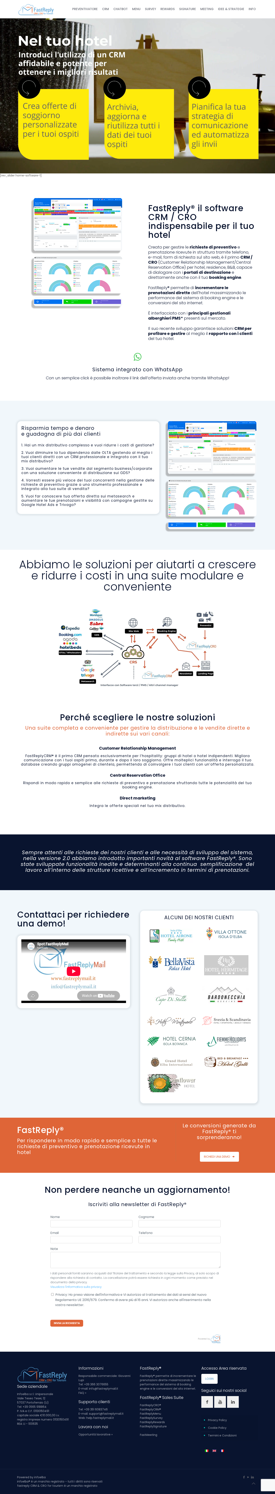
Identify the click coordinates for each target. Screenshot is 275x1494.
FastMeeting (148, 1435)
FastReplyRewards (152, 1422)
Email (54, 1233)
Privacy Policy (217, 1420)
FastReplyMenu (150, 1414)
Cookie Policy (217, 1428)
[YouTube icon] (248, 1477)
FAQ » (82, 1393)
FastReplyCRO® (150, 1405)
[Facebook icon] (243, 1477)
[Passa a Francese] (222, 1450)
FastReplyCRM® (150, 1409)
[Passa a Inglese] (214, 1450)
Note (54, 1248)
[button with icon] (207, 1402)
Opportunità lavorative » (96, 1434)
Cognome (146, 1217)
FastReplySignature (153, 1426)
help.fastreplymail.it (100, 1418)
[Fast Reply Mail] (216, 1338)
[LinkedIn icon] (252, 1477)
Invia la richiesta (67, 1323)
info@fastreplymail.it (103, 1389)
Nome (55, 1217)
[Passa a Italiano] (207, 1450)
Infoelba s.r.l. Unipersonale (35, 1394)
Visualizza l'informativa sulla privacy (76, 1287)
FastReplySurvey (151, 1418)
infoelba (40, 1477)
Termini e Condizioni (222, 1435)
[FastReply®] (36, 9)
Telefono (146, 1233)
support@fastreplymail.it (106, 1414)
